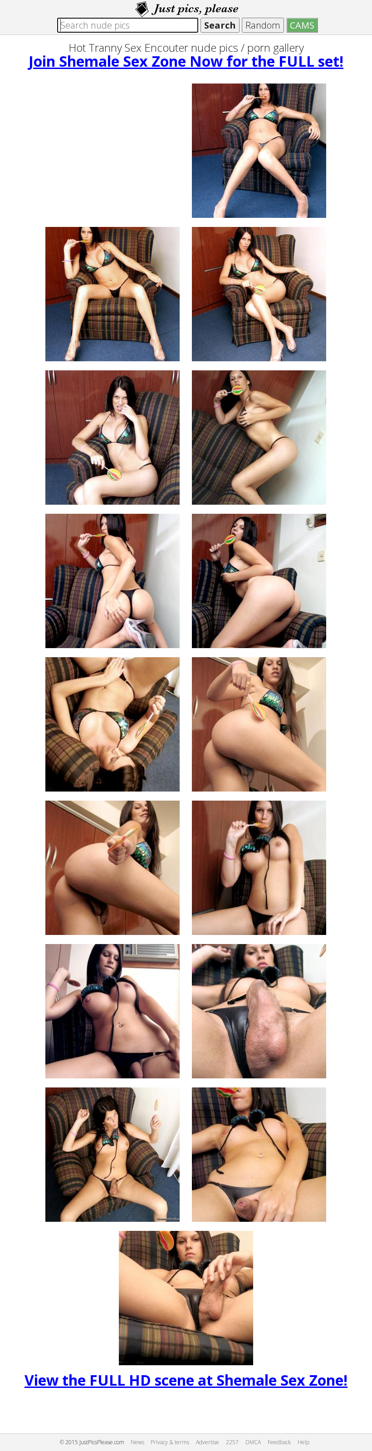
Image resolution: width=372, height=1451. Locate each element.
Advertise (207, 1442)
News (137, 1442)
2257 (232, 1442)
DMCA (253, 1442)
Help (303, 1442)
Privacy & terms (170, 1442)
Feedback (279, 1442)
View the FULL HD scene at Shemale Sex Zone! (186, 1380)
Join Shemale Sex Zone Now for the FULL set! (186, 61)
